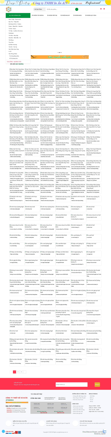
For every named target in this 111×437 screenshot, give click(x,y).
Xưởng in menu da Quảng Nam (31, 274)
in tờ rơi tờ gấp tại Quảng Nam (16, 304)
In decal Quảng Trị (75, 209)
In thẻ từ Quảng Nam (29, 237)
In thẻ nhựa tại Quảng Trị (76, 302)
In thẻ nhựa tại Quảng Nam (15, 314)
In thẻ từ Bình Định (60, 237)
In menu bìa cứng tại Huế (76, 312)
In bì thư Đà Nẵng (74, 361)
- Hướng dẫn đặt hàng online (79, 396)
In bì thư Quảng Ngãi (45, 333)
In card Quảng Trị (75, 237)
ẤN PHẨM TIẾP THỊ (52, 15)
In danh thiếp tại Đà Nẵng (76, 333)
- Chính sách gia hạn (77, 413)
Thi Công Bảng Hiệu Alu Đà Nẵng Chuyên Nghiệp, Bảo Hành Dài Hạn (78, 192)
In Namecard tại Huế (14, 292)
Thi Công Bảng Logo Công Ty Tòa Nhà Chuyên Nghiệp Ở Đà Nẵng (62, 180)
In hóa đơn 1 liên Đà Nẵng (30, 363)
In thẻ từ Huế (89, 227)
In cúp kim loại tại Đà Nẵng (30, 343)
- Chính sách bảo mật (77, 411)
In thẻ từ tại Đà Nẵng (91, 341)
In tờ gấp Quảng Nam (29, 262)
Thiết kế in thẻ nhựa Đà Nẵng (77, 200)
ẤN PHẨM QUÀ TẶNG (90, 15)
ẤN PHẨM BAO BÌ (65, 15)
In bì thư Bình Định (60, 333)
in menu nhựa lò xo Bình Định (62, 229)
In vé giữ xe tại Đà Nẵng (46, 351)
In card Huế (89, 237)
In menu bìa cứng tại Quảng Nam (93, 314)
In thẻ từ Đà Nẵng (13, 237)
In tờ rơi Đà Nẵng (59, 361)
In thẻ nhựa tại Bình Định (46, 312)
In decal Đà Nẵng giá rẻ (15, 217)
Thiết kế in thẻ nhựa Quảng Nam (47, 200)
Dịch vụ (91, 397)
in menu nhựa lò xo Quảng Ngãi (47, 229)
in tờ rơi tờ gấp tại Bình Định (46, 304)
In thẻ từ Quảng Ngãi (45, 237)
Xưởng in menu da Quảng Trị (77, 264)
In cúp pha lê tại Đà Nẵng (46, 341)
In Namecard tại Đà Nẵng (92, 333)
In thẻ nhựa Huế (28, 209)
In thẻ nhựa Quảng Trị (91, 198)
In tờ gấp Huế (89, 254)
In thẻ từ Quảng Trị (75, 227)
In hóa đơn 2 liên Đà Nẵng (15, 363)
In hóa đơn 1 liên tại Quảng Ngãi (62, 324)
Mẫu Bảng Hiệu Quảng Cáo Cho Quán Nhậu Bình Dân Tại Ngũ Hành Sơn (47, 87)
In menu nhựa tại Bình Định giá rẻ (32, 324)
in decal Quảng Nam (29, 217)
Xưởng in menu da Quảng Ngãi (47, 274)
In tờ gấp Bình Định (60, 262)
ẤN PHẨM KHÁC (77, 15)
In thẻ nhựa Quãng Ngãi (15, 209)
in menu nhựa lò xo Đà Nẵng (16, 229)
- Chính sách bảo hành (77, 406)
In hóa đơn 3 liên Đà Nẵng (92, 353)
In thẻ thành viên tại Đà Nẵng (16, 353)
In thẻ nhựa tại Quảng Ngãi (30, 314)
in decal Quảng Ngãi (45, 217)
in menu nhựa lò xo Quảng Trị (77, 219)
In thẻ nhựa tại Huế (90, 302)
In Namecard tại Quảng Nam (31, 294)
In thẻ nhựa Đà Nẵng (60, 209)
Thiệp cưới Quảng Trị (75, 245)
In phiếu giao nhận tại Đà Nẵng (62, 353)
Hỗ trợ (91, 401)
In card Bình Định (59, 245)
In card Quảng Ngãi (45, 245)
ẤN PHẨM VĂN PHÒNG (38, 15)
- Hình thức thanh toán (77, 399)
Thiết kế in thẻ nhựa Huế (61, 198)
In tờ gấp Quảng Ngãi (45, 262)
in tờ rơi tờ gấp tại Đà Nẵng (61, 304)
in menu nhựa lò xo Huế (92, 217)
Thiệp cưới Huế (90, 245)
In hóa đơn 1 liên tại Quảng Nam (47, 324)
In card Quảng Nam (29, 245)
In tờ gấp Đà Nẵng (13, 262)
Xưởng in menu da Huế (91, 262)
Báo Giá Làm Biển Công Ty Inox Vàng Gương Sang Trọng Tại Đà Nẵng (78, 180)
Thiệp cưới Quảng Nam (30, 254)
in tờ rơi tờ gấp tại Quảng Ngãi (31, 304)
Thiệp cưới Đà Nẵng (14, 254)
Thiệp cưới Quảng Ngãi (45, 254)
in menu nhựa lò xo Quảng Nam (32, 229)
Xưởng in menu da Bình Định (62, 274)
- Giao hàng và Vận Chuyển (79, 397)
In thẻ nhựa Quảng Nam (45, 209)
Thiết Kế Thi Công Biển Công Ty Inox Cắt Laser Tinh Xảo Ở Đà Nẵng (16, 180)
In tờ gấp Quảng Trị (75, 254)
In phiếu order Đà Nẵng (76, 351)
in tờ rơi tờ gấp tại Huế (91, 292)
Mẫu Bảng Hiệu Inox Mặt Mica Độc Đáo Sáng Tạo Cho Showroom (31, 87)
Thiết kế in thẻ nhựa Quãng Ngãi (31, 200)
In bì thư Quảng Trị (91, 323)
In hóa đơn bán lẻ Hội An (76, 272)
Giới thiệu (92, 396)
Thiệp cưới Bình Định (60, 254)
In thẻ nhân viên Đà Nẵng (30, 351)
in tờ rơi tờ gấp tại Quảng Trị (77, 294)
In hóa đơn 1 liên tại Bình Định (77, 324)
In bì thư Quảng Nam (29, 333)
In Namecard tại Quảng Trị (92, 284)
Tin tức (91, 399)
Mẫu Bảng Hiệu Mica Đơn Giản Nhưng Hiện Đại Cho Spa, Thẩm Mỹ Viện (62, 87)
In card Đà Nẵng (13, 245)
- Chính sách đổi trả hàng (78, 409)
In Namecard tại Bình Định (61, 294)
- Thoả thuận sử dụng (77, 408)
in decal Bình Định (60, 217)
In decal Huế (89, 209)
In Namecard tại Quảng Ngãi (46, 294)
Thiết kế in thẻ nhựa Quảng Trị (16, 200)
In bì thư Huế (12, 333)
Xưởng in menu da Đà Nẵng (15, 274)
